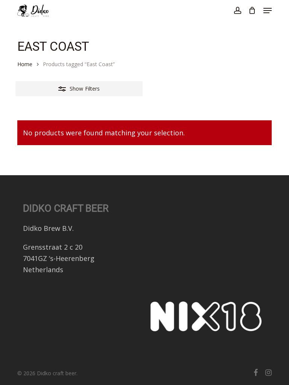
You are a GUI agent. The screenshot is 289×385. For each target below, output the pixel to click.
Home (24, 64)
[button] (267, 10)
